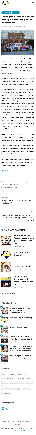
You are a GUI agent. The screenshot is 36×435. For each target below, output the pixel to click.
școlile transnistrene (7, 187)
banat (25, 374)
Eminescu (29, 382)
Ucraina (3, 190)
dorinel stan (21, 378)
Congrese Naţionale (6, 184)
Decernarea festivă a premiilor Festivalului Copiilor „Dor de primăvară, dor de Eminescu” (22, 348)
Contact (18, 424)
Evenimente (6, 12)
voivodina (5, 386)
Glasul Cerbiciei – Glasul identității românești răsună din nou (23, 280)
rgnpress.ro (5, 170)
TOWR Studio (23, 430)
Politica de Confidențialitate (13, 421)
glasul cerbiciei (7, 393)
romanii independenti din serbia (11, 390)
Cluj (14, 182)
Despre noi (29, 421)
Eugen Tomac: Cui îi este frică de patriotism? (16, 201)
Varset (4, 374)
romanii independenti (8, 378)
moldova (17, 184)
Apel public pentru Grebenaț (22, 253)
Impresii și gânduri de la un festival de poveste (20, 357)
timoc (21, 382)
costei (29, 378)
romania (12, 374)
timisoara (25, 390)
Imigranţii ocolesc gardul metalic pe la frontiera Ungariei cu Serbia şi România (18, 218)
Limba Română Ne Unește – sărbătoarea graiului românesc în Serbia (24, 239)
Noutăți (16, 12)
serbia (17, 187)
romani (13, 386)
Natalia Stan (13, 382)
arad (2, 182)
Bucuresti (8, 182)
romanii (5, 382)
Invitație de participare (24, 266)
